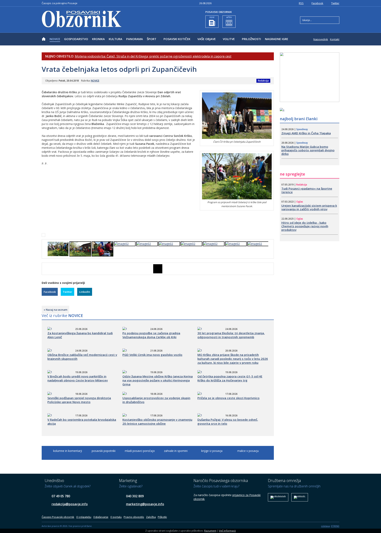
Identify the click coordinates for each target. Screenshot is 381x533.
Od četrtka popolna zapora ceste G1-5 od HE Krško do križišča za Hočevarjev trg (229, 378)
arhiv (229, 17)
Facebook (317, 3)
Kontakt (334, 39)
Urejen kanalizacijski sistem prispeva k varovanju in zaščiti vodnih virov (309, 207)
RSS (301, 3)
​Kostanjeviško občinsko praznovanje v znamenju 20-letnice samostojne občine (157, 421)
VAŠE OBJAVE (206, 39)
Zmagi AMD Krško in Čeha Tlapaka (306, 133)
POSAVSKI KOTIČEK (177, 39)
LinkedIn (84, 292)
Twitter (335, 3)
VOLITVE (229, 39)
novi (212, 17)
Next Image (271, 269)
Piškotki (162, 517)
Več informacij (227, 530)
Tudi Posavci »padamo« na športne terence (306, 190)
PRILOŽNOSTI (251, 39)
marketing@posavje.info (145, 504)
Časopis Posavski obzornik (58, 517)
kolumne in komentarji (67, 451)
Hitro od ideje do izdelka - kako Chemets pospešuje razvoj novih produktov (304, 226)
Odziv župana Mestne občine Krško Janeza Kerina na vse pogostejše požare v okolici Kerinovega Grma (157, 380)
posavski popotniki (103, 451)
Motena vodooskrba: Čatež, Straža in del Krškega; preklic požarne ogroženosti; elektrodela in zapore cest (153, 56)
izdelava (325, 525)
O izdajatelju (83, 517)
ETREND (335, 525)
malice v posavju (248, 451)
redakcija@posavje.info (70, 504)
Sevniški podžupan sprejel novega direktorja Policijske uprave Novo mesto (79, 400)
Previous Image (44, 269)
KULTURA (115, 39)
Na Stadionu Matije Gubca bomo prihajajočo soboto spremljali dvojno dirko (308, 150)
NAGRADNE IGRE (276, 39)
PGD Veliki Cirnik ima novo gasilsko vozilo (152, 355)
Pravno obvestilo (134, 517)
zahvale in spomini (176, 451)
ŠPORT (151, 39)
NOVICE (55, 39)
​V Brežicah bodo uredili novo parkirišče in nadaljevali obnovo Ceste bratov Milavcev (77, 378)
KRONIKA (98, 39)
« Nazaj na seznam (55, 309)
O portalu (116, 517)
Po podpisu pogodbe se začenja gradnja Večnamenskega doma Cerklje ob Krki (151, 335)
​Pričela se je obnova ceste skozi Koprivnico (228, 398)
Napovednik (320, 39)
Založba (151, 517)
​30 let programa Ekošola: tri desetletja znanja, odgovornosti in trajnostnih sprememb (231, 335)
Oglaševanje (100, 517)
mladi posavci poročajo (140, 451)
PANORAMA (134, 39)
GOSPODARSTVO (76, 39)
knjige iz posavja (211, 451)
